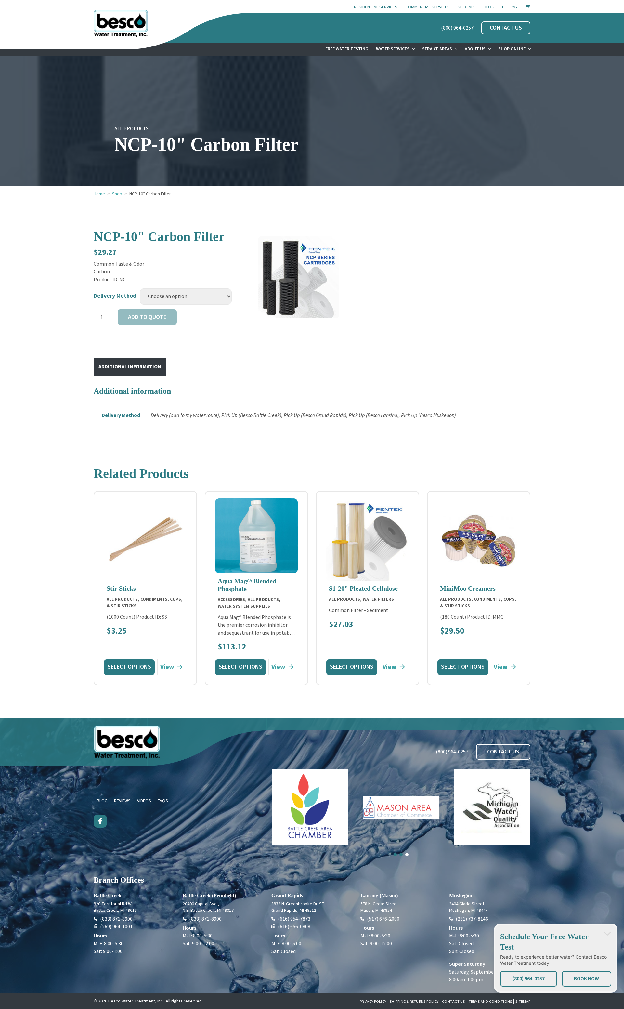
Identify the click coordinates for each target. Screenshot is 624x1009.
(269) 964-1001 (116, 926)
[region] (298, 277)
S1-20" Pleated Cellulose (363, 588)
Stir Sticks (121, 588)
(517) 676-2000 (383, 919)
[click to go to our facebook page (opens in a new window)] (100, 821)
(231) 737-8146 (472, 919)
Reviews (122, 801)
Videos (144, 801)
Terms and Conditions (490, 1002)
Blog (489, 7)
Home (99, 194)
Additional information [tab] (129, 366)
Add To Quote (147, 317)
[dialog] (556, 958)
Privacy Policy (373, 1002)
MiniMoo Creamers (468, 588)
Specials (467, 7)
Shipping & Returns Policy (414, 1002)
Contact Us (453, 1002)
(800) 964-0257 (457, 28)
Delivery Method (115, 296)
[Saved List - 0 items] (528, 6)
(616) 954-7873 (294, 919)
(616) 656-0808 (294, 926)
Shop (117, 194)
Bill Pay (510, 7)
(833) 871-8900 (116, 919)
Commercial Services (427, 7)
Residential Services (375, 7)
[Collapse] (607, 933)
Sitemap (522, 1002)
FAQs (163, 801)
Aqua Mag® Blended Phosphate (247, 584)
